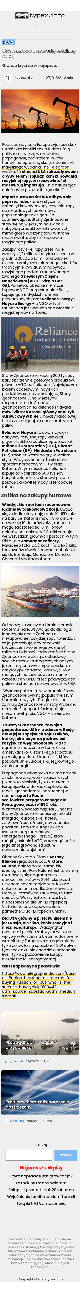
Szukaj (41, 1145)
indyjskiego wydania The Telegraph (35, 167)
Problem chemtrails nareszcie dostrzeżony (37, 1104)
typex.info (24, 77)
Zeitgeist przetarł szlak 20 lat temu (41, 1189)
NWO (8, 42)
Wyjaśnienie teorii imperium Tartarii (41, 1196)
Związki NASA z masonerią (41, 1203)
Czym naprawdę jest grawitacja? (41, 1176)
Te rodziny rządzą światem (41, 1183)
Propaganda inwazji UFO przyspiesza (32, 1045)
